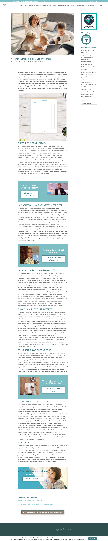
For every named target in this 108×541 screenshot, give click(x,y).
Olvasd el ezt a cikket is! (52, 390)
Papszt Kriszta (20, 61)
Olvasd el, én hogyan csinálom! (52, 258)
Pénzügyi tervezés (47, 61)
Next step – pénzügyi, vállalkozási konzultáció (42, 5)
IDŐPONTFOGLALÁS (32, 479)
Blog (26, 5)
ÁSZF (58, 530)
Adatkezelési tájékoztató (64, 529)
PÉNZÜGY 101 (38, 61)
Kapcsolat (91, 5)
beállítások (57, 539)
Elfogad (92, 538)
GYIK (72, 5)
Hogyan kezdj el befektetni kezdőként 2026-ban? (88, 67)
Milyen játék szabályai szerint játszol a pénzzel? (88, 74)
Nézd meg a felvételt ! (28, 194)
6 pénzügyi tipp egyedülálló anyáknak (31, 59)
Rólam (20, 5)
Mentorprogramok (63, 5)
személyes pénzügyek (59, 61)
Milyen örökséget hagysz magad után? (31, 500)
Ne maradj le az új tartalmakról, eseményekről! (42, 512)
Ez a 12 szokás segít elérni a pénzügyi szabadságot (35, 504)
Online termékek (81, 5)
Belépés (100, 5)
